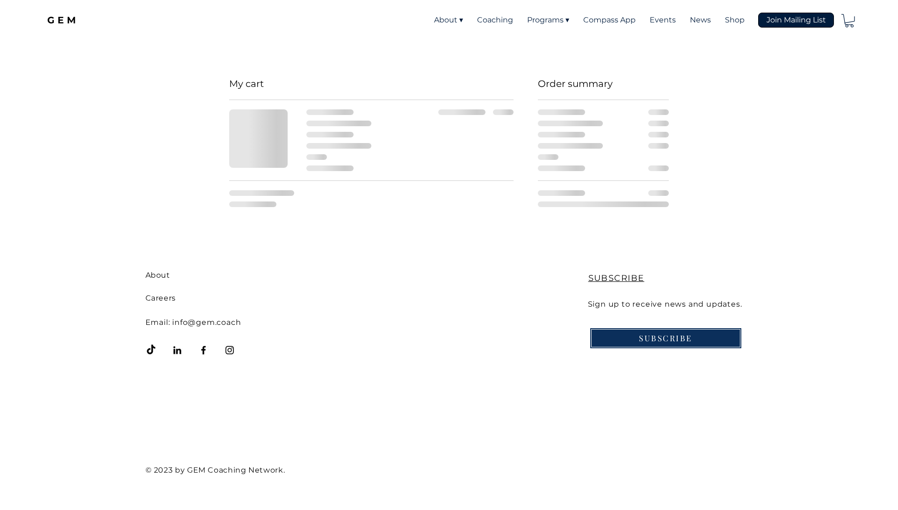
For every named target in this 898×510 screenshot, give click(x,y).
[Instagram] (229, 350)
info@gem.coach (206, 322)
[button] (796, 20)
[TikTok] (151, 350)
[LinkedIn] (177, 350)
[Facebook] (203, 350)
